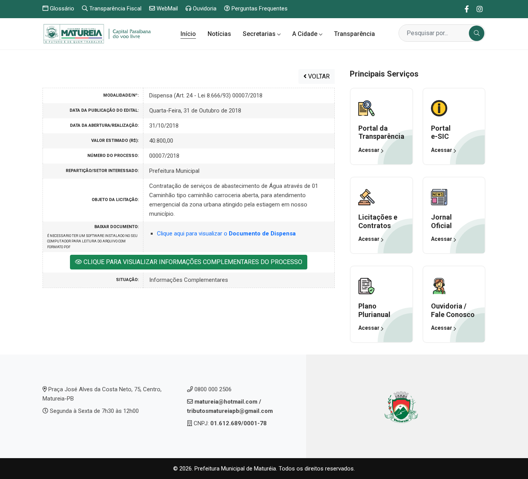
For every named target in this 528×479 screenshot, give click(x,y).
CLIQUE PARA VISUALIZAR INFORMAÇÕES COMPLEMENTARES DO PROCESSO (192, 262)
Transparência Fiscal (114, 8)
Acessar (369, 150)
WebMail (166, 8)
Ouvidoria (203, 8)
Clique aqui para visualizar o (226, 233)
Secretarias (260, 34)
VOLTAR (318, 76)
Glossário (61, 8)
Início (188, 34)
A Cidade (305, 34)
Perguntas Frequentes (259, 8)
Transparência (354, 34)
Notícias (219, 34)
